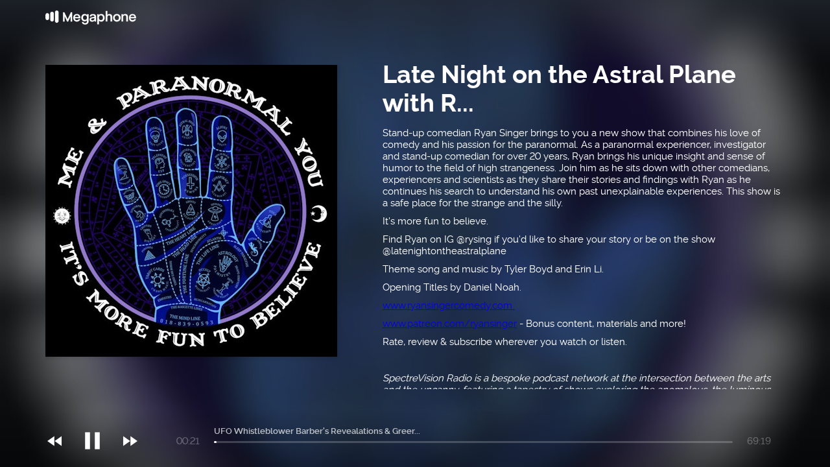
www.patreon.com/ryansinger (450, 323)
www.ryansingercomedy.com (449, 305)
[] (99, 414)
